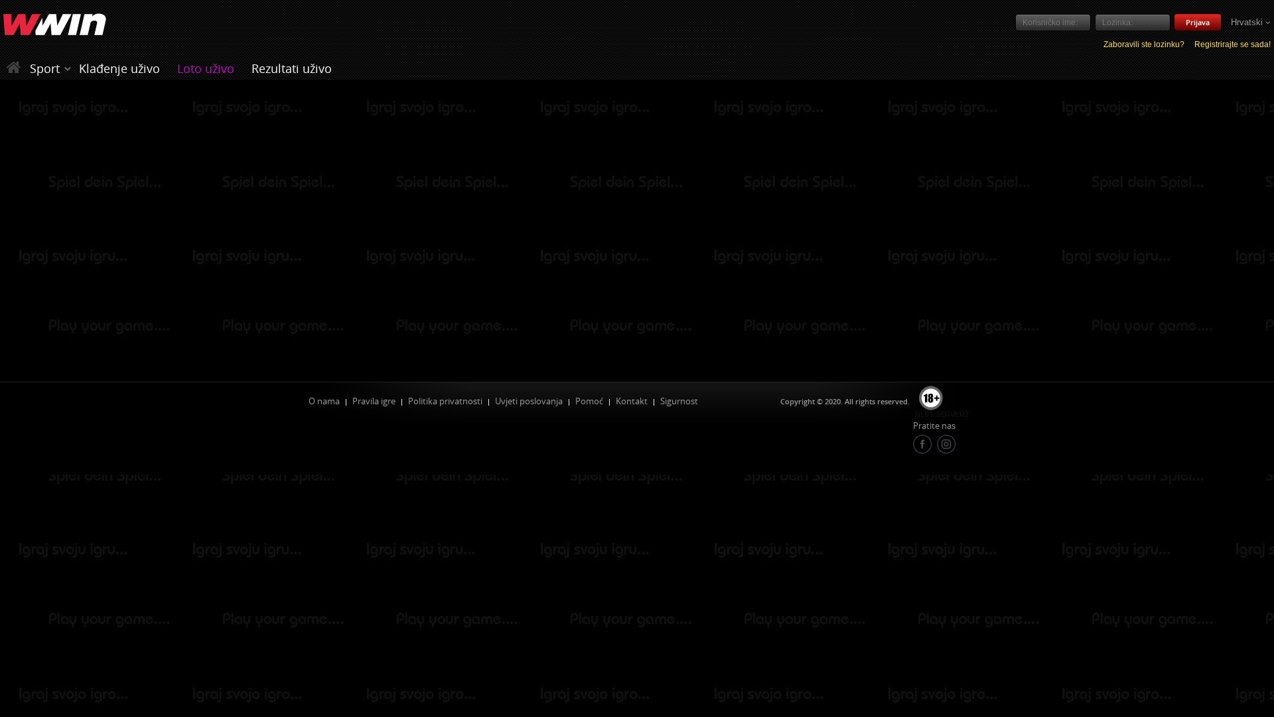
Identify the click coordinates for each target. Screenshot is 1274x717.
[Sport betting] (67, 68)
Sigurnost (679, 401)
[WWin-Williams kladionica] (15, 68)
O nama (324, 401)
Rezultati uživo (291, 68)
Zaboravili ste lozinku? (1143, 44)
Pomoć (589, 401)
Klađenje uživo (119, 68)
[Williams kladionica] (54, 25)
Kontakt (632, 401)
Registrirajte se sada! (1232, 44)
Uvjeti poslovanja (529, 401)
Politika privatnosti (445, 401)
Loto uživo (205, 68)
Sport (45, 68)
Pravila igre (373, 401)
